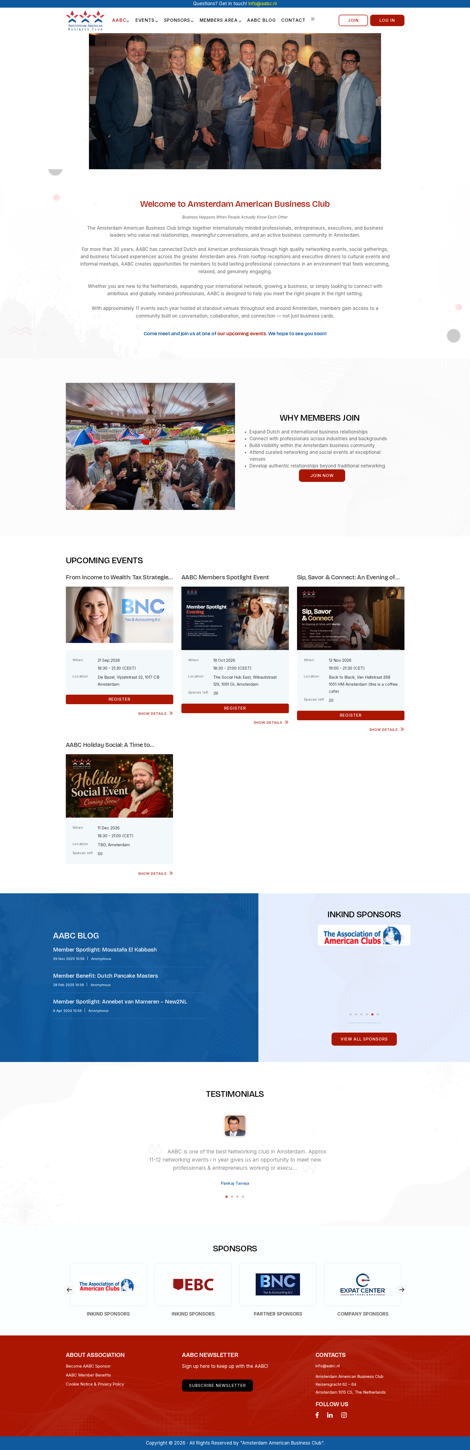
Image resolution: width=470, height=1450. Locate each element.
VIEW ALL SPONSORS (364, 1039)
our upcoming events (241, 334)
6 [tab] (377, 1014)
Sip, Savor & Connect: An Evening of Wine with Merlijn (346, 577)
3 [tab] (361, 1014)
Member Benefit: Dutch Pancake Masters (105, 975)
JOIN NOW (322, 475)
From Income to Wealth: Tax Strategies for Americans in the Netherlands (118, 577)
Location (80, 676)
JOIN (353, 20)
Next (402, 1290)
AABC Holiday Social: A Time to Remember (108, 745)
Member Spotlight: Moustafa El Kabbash (105, 949)
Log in (387, 20)
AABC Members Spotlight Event (225, 577)
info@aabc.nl (328, 1365)
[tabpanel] (364, 932)
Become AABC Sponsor (88, 1366)
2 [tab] (356, 1014)
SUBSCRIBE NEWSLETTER (217, 1385)
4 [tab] (367, 1014)
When (78, 660)
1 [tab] (351, 1014)
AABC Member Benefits (88, 1375)
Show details (152, 713)
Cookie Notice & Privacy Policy (95, 1384)
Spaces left (198, 692)
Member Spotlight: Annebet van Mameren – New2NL (120, 1001)
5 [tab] (372, 1014)
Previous (69, 1290)
